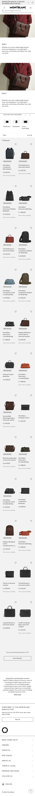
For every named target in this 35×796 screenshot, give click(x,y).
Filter (4, 135)
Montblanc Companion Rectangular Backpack (7, 167)
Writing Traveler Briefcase (8, 375)
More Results (17, 658)
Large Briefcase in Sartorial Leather (9, 623)
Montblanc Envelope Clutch (23, 417)
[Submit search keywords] (3, 11)
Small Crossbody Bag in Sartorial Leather (24, 624)
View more (17, 694)
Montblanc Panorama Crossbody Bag (8, 334)
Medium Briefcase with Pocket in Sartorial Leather (24, 334)
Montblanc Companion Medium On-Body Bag (25, 250)
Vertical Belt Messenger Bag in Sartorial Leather (9, 418)
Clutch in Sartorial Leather (9, 584)
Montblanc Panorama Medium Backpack (9, 209)
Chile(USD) (8, 784)
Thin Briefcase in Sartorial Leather (24, 166)
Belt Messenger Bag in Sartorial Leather (9, 459)
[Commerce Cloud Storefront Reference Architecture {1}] (18, 7)
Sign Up (17, 719)
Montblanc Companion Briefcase (22, 501)
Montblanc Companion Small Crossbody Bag (9, 292)
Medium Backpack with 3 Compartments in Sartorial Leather (9, 544)
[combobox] (17, 11)
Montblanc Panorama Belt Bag (25, 208)
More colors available (9, 175)
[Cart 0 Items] (31, 9)
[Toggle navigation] (4, 7)
